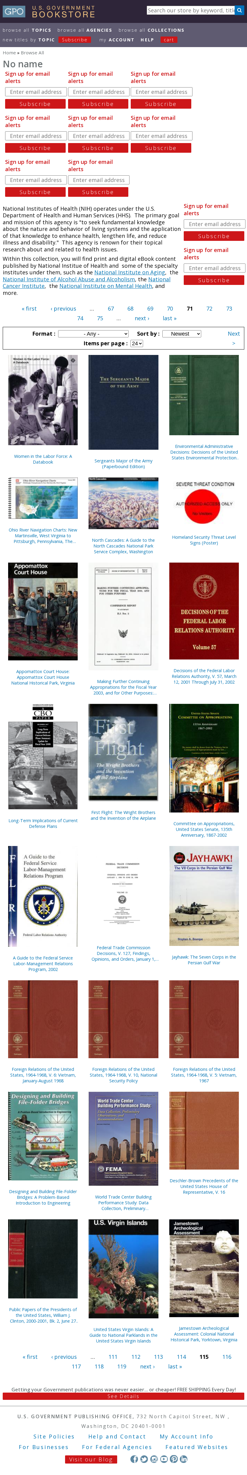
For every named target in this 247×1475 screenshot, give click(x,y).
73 (229, 308)
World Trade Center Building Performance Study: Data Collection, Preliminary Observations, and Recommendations (123, 1202)
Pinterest (173, 1459)
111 (112, 1356)
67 (111, 308)
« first (29, 308)
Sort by (147, 333)
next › (142, 318)
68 (130, 308)
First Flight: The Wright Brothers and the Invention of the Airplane (123, 815)
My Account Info (187, 1436)
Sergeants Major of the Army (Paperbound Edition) (123, 463)
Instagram (154, 1459)
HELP (147, 40)
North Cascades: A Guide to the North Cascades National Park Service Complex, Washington (123, 545)
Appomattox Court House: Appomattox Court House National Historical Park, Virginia (43, 677)
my (117, 40)
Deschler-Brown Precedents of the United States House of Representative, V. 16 (204, 1186)
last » (170, 318)
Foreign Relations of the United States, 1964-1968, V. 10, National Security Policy (123, 1075)
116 (226, 1356)
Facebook (134, 1459)
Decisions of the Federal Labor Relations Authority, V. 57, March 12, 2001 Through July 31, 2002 (204, 676)
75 (100, 318)
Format (43, 333)
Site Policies (54, 1436)
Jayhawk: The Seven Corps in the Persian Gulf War (204, 960)
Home (9, 52)
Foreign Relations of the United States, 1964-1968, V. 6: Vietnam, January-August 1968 (43, 1075)
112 (135, 1356)
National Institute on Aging (129, 272)
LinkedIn (183, 1459)
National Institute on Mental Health (105, 285)
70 (170, 308)
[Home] (51, 15)
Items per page (104, 343)
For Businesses (44, 1447)
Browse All (27, 30)
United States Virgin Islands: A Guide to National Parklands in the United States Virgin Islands (123, 1335)
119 (121, 1366)
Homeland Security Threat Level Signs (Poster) (204, 540)
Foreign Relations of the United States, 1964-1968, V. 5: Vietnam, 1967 (204, 1075)
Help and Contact (117, 1436)
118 (99, 1366)
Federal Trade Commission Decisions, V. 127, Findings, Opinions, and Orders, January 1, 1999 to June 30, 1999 (123, 953)
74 (80, 318)
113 (158, 1356)
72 (209, 308)
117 (76, 1366)
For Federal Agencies (117, 1447)
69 (150, 308)
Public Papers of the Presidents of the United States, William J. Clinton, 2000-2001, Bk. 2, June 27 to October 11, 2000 (43, 1315)
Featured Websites (196, 1447)
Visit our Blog (91, 1459)
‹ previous (63, 308)
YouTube (164, 1459)
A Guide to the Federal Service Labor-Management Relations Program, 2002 (43, 963)
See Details (123, 1396)
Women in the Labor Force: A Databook (43, 459)
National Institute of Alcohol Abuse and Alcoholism (69, 279)
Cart (169, 40)
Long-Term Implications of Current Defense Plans (43, 823)
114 (181, 1356)
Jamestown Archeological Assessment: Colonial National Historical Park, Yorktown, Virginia (203, 1334)
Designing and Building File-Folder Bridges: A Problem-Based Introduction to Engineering (43, 1197)
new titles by (45, 40)
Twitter (144, 1459)
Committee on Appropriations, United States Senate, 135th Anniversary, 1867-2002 (204, 829)
